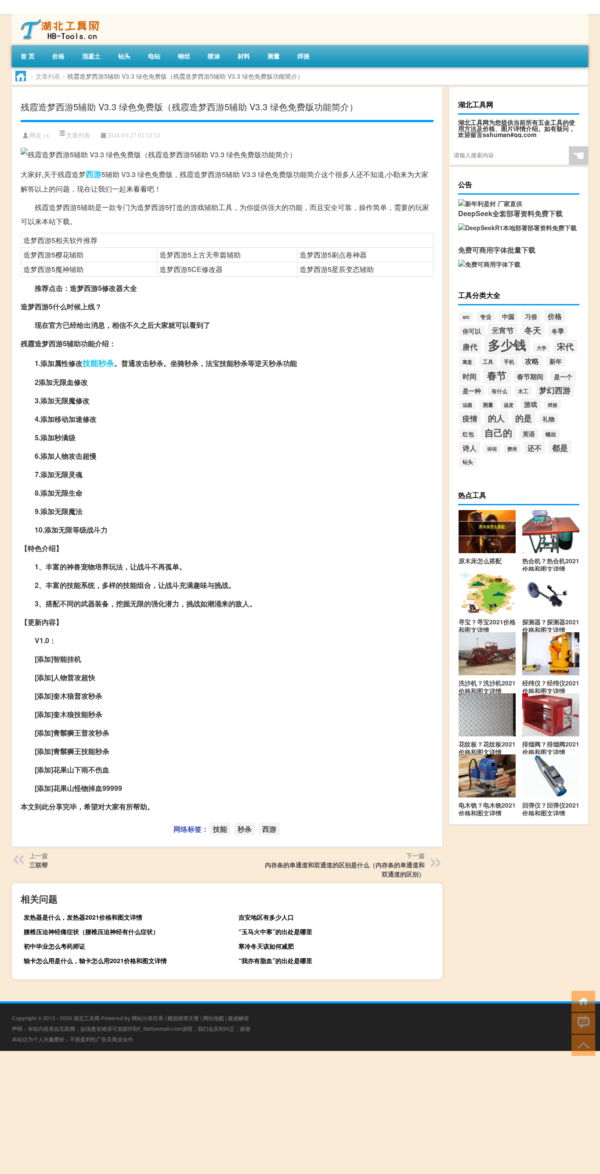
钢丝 (184, 55)
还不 (535, 448)
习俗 (531, 316)
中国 (508, 316)
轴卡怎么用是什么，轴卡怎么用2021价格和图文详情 (95, 960)
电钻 (154, 55)
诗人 (470, 448)
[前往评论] (581, 1023)
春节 (496, 375)
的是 (523, 418)
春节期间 (530, 376)
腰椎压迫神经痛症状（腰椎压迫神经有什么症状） (91, 931)
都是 (560, 447)
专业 (486, 316)
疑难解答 (238, 1018)
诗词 (492, 449)
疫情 (470, 418)
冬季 (558, 330)
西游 (93, 174)
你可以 (472, 331)
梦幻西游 (555, 390)
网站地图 (213, 1018)
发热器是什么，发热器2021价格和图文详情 (83, 917)
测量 (273, 55)
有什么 (499, 391)
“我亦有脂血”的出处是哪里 (275, 960)
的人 (496, 418)
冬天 (532, 330)
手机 (509, 362)
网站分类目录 (147, 1018)
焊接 (303, 55)
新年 (555, 361)
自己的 (498, 432)
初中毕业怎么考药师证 (54, 946)
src (466, 317)
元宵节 (503, 330)
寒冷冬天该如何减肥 (266, 946)
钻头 (124, 55)
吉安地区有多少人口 (266, 917)
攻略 (532, 361)
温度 (508, 405)
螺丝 (551, 434)
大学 (541, 347)
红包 (468, 434)
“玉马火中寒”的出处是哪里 (275, 931)
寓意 (467, 362)
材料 (244, 55)
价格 (58, 55)
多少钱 (507, 344)
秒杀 (106, 363)
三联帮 (38, 864)
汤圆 (467, 405)
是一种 (472, 390)
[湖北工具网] (58, 17)
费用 (512, 449)
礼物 (548, 419)
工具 (488, 362)
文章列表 (48, 76)
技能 (90, 363)
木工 (523, 391)
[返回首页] (581, 1001)
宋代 (565, 346)
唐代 (470, 346)
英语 (529, 434)
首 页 (28, 55)
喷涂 (214, 55)
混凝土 (91, 55)
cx (46, 135)
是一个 (563, 377)
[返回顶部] (581, 1044)
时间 (470, 376)
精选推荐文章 (183, 1018)
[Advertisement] (263, 1112)
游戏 (530, 404)
